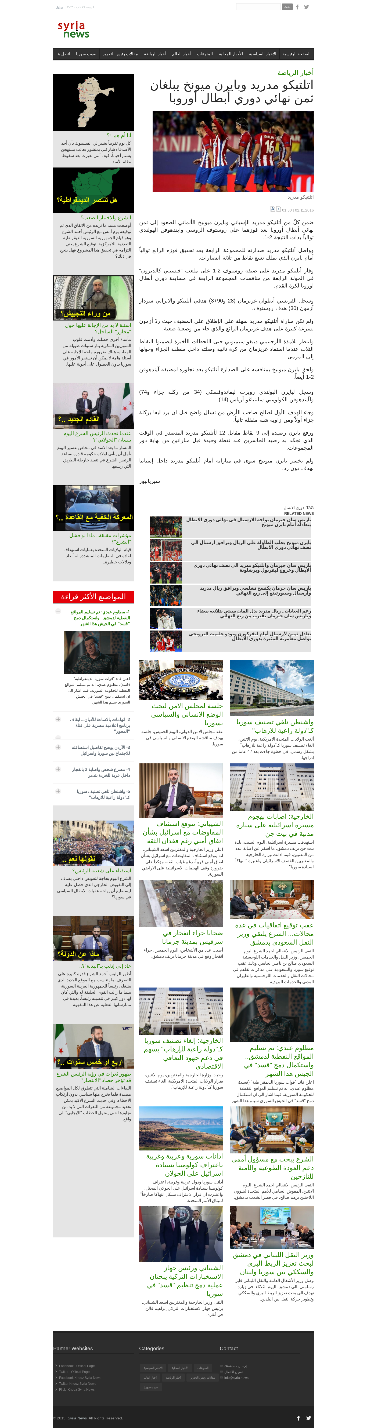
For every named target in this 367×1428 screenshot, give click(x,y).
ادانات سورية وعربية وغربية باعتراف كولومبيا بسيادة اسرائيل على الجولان (184, 1164)
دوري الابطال (294, 507)
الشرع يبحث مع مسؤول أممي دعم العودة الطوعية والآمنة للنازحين (272, 1167)
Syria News (77, 1418)
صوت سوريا (86, 54)
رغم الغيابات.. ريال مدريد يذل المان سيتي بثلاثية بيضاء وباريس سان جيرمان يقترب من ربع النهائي (254, 614)
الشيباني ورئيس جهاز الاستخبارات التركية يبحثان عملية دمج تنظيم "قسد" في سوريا (185, 1280)
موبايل (59, 7)
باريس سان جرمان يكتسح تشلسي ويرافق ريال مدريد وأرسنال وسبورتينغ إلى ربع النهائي (255, 591)
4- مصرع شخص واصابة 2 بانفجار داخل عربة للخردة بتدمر (101, 772)
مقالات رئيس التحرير (120, 54)
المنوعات (205, 54)
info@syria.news (236, 1378)
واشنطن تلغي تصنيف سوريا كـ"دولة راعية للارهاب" (275, 726)
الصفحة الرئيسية (297, 54)
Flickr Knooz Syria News (77, 1389)
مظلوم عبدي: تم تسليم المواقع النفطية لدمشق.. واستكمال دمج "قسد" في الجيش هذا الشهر (279, 1060)
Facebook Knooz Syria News (80, 1378)
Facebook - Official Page (77, 1366)
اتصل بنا (63, 54)
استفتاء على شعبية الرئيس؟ (101, 870)
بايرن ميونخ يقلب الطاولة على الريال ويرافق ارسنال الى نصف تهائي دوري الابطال (251, 545)
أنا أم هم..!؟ (119, 135)
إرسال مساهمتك (235, 1366)
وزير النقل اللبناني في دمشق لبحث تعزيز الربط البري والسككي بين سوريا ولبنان (273, 1263)
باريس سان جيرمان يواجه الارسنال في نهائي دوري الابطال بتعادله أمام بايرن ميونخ (248, 522)
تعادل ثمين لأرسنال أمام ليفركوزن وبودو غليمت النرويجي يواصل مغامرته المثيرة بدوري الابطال (250, 637)
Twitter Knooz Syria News (77, 1384)
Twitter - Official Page (74, 1372)
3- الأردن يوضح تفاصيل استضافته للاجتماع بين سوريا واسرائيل (101, 750)
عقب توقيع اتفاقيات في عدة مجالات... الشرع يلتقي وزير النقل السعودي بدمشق (274, 933)
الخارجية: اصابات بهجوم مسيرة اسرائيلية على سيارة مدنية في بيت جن (275, 825)
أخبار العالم (181, 54)
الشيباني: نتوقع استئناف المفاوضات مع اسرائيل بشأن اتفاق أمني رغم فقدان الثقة (183, 832)
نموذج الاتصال (233, 1372)
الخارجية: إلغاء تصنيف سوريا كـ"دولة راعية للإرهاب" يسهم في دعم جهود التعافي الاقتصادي (183, 1053)
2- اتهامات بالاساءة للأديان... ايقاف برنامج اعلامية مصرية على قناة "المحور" (100, 725)
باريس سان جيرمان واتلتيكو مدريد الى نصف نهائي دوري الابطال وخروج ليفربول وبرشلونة (252, 568)
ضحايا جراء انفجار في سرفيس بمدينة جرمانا (192, 937)
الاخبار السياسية (262, 54)
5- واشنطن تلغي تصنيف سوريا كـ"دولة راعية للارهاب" (103, 794)
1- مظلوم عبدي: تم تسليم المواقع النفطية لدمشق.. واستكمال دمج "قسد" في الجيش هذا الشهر (100, 618)
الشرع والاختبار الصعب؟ (106, 217)
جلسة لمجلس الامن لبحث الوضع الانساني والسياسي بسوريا (187, 714)
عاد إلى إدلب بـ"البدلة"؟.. (105, 966)
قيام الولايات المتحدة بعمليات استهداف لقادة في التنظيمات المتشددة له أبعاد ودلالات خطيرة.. (97, 555)
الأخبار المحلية (231, 54)
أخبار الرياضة (155, 54)
